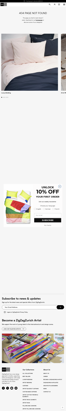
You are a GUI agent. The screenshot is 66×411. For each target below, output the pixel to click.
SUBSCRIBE (48, 220)
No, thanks (47, 225)
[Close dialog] (59, 186)
